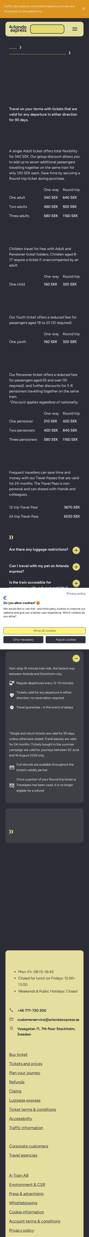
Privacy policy (76, 593)
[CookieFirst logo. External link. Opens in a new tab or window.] (5, 598)
